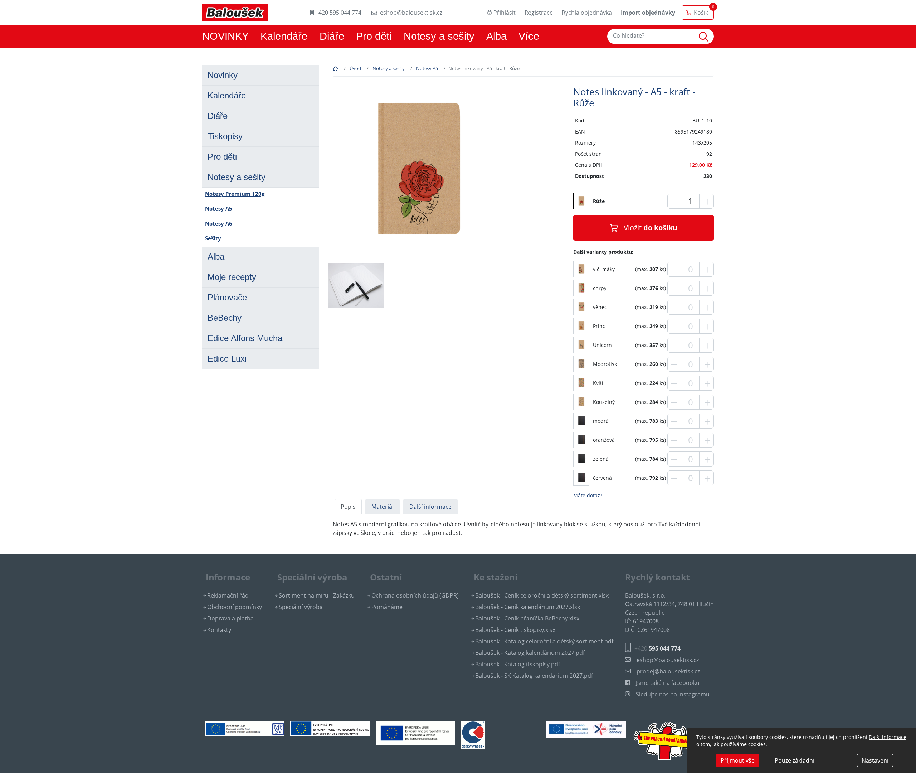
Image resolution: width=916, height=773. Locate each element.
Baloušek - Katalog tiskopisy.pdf (517, 664)
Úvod (355, 68)
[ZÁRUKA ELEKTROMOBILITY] (585, 729)
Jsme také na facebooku (668, 683)
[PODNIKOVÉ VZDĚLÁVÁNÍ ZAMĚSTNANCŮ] (244, 728)
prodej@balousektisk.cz (668, 671)
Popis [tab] (348, 507)
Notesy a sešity (439, 36)
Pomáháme (387, 607)
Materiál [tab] (382, 507)
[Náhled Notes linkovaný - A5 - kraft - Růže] (581, 268)
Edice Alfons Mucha (245, 338)
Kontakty (219, 630)
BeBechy (225, 318)
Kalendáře (283, 36)
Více (528, 36)
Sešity (213, 238)
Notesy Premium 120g (234, 193)
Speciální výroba (301, 607)
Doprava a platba (230, 618)
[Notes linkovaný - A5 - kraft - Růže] (417, 171)
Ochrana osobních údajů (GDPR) (415, 595)
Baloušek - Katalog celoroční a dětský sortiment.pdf (544, 641)
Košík (701, 12)
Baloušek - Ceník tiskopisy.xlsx (515, 630)
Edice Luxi (227, 358)
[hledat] (705, 36)
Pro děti (373, 36)
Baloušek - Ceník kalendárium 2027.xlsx (527, 607)
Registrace (539, 12)
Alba (496, 36)
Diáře (332, 36)
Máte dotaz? (587, 495)
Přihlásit (504, 12)
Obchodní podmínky (234, 607)
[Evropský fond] (330, 728)
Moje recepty (232, 277)
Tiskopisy (225, 136)
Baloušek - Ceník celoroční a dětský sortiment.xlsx (542, 595)
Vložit (650, 227)
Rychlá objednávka (587, 12)
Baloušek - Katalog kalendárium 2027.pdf (530, 653)
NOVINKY (225, 36)
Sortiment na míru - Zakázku (317, 595)
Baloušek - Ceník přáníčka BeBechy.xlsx (527, 618)
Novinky (223, 75)
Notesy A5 (218, 208)
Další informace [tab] (430, 507)
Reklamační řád (228, 595)
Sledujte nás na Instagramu (673, 694)
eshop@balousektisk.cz (411, 12)
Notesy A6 (218, 223)
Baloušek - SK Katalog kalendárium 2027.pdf (534, 676)
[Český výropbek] (473, 734)
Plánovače (227, 297)
